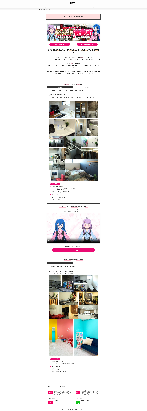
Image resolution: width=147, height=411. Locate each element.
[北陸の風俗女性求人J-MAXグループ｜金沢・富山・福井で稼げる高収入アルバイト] (73, 3)
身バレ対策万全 (84, 390)
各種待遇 (56, 400)
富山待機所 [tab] (87, 262)
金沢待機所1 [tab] (60, 87)
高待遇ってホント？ (85, 400)
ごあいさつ (56, 390)
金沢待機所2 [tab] (87, 87)
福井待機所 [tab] (60, 262)
